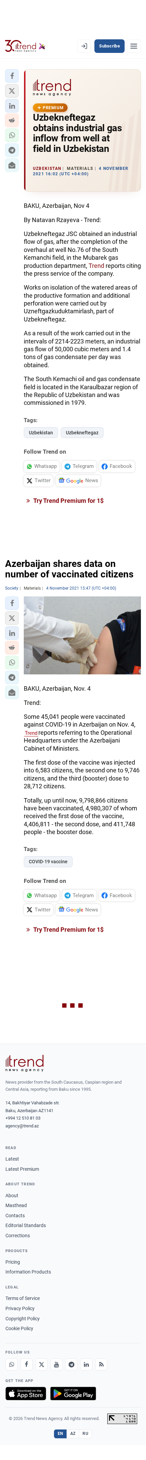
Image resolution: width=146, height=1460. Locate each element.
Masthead (16, 1205)
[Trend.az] (25, 46)
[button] (11, 76)
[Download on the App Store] (25, 1393)
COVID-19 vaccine (48, 861)
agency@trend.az (22, 1125)
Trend (96, 265)
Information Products (28, 1272)
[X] (41, 1364)
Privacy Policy (20, 1308)
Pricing (12, 1262)
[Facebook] (26, 1364)
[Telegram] (71, 1364)
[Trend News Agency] (24, 1063)
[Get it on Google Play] (73, 1393)
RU (85, 1433)
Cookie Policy (19, 1328)
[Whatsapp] (11, 1364)
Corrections (17, 1235)
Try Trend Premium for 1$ (68, 500)
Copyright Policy (22, 1318)
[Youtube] (56, 1364)
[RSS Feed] (101, 1364)
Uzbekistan (41, 432)
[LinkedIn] (86, 1364)
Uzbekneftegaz (82, 432)
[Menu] (134, 46)
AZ (73, 1433)
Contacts (15, 1215)
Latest (12, 1159)
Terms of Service (22, 1298)
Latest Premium (22, 1169)
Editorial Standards (25, 1225)
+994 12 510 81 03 (22, 1118)
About (11, 1195)
